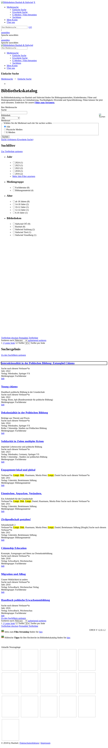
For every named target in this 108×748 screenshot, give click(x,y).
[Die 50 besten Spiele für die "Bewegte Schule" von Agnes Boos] (29, 716)
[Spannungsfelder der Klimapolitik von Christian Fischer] (86, 670)
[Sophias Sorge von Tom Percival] (48, 670)
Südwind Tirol (21, 232)
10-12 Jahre (20, 207)
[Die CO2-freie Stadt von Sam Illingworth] (10, 693)
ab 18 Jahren (20, 201)
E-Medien (10, 132)
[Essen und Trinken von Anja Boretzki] (48, 716)
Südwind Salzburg (23, 229)
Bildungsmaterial (22, 190)
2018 (17, 171)
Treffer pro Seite (38, 343)
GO (30, 27)
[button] (103, 115)
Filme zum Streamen (44, 102)
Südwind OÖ (21, 224)
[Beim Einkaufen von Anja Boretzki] (10, 740)
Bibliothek (5, 115)
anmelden (5, 32)
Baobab (18, 226)
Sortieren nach (7, 340)
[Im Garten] (67, 693)
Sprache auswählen (9, 35)
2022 (17, 168)
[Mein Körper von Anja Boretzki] (67, 716)
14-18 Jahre (20, 204)
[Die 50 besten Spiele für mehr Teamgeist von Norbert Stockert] (86, 693)
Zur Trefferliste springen (12, 151)
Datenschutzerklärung (29, 743)
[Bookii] (29, 693)
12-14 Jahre (20, 210)
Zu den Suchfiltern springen (13, 355)
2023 (17, 165)
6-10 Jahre (19, 213)
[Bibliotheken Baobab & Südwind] (17, 2)
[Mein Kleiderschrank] (86, 716)
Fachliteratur (20, 187)
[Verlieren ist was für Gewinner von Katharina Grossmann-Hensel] (67, 670)
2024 (17, 162)
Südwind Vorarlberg (24, 235)
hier (40, 632)
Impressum (45, 743)
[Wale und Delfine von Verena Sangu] (29, 670)
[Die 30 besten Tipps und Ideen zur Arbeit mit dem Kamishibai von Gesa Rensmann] (10, 670)
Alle (8, 127)
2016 (17, 174)
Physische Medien (14, 129)
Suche (4, 110)
